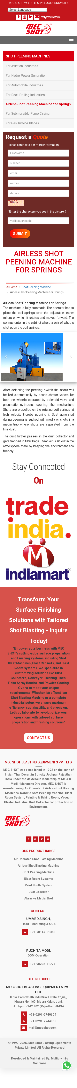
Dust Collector (39, 892)
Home (13, 287)
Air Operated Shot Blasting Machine (38, 859)
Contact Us (38, 738)
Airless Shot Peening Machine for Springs (38, 104)
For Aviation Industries (22, 66)
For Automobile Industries (24, 85)
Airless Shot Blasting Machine (39, 865)
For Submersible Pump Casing (27, 114)
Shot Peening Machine (36, 287)
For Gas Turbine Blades (22, 123)
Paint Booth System (38, 885)
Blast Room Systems (38, 879)
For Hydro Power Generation (26, 76)
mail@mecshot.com (50, 17)
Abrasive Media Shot (38, 898)
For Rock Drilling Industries (25, 95)
